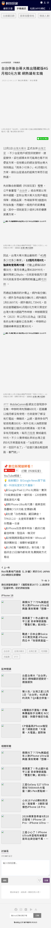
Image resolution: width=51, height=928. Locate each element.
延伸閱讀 (6, 669)
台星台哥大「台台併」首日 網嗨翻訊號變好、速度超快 (35, 679)
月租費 (7, 656)
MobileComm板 (19, 404)
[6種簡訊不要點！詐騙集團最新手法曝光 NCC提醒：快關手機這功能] (11, 715)
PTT (16, 656)
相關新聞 (6, 746)
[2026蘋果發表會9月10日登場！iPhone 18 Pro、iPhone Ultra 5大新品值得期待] (11, 821)
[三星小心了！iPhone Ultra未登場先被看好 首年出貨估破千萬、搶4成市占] (11, 837)
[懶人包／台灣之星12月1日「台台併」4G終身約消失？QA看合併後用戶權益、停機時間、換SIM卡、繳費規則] (11, 696)
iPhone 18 (7, 595)
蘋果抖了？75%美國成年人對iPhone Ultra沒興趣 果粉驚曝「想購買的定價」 (35, 605)
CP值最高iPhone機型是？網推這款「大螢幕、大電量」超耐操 (35, 729)
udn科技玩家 (6, 62)
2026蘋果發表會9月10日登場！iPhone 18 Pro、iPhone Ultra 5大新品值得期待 (35, 819)
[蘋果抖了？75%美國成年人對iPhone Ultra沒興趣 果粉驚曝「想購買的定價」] (11, 607)
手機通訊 (21, 8)
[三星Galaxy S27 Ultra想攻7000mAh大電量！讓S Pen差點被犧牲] (11, 789)
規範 (5, 880)
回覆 (46, 880)
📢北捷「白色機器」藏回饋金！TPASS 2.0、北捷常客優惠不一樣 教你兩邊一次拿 (24, 518)
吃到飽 (44, 651)
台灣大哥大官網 (27, 247)
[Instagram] (20, 909)
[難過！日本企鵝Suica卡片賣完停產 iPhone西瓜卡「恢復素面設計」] (11, 639)
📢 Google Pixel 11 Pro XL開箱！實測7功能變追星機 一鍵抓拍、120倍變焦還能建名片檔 (25, 494)
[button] (44, 3)
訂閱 (37, 915)
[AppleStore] (35, 909)
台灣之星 (33, 651)
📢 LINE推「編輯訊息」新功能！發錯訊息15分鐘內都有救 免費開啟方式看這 (25, 552)
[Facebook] (15, 909)
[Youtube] (41, 3)
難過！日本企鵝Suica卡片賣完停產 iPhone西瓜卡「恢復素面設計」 (35, 637)
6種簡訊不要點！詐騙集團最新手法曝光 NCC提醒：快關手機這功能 (35, 713)
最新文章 (8, 8)
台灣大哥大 (19, 651)
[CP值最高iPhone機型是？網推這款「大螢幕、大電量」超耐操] (11, 731)
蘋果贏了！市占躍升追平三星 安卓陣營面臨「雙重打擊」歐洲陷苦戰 (35, 621)
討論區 (5, 851)
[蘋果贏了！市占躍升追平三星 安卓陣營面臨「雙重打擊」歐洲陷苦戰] (11, 623)
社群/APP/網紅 (37, 8)
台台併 (7, 651)
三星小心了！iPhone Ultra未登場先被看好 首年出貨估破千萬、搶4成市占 (35, 835)
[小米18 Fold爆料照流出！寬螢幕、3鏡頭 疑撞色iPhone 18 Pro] (11, 805)
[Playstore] (30, 909)
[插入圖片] (39, 880)
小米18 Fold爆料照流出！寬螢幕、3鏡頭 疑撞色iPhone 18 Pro (35, 804)
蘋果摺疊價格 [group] (27, 15)
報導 (40, 186)
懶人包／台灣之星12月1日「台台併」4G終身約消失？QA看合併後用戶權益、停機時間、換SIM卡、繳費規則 (35, 695)
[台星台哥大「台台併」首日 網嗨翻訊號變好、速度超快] (11, 680)
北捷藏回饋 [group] (9, 15)
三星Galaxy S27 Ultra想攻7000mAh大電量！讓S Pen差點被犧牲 (35, 788)
